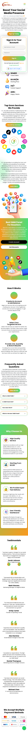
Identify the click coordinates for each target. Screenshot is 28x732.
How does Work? (7, 407)
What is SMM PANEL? (8, 396)
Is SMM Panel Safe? (8, 402)
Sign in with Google (15, 68)
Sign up (21, 63)
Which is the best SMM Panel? (11, 413)
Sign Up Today (14, 34)
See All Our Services (14, 125)
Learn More (14, 186)
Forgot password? (14, 65)
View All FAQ (14, 390)
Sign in (14, 58)
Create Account (14, 242)
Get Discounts (14, 247)
